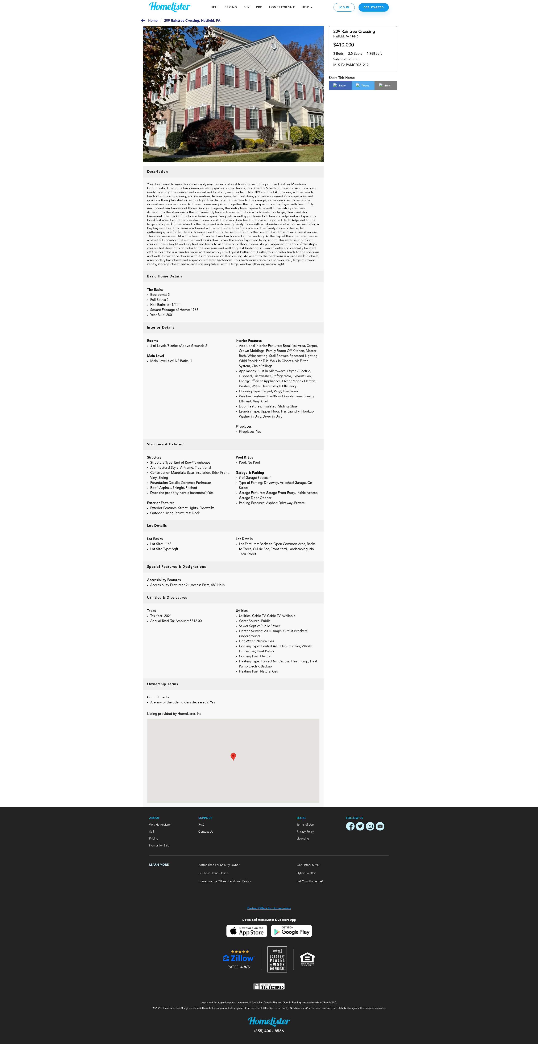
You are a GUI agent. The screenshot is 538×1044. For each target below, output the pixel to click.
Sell (214, 7)
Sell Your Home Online (213, 873)
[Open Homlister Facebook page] (350, 827)
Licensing (303, 838)
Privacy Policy (305, 831)
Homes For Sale (282, 7)
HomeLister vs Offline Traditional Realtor (224, 881)
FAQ (201, 824)
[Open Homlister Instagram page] (370, 827)
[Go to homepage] (169, 7)
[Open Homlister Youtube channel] (380, 827)
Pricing (231, 7)
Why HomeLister (160, 824)
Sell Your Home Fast (310, 881)
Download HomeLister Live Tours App (269, 920)
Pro (259, 7)
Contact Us (205, 831)
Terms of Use (305, 824)
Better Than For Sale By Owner (219, 865)
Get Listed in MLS (308, 865)
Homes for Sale (159, 845)
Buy (246, 7)
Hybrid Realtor (306, 873)
